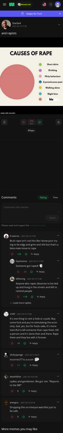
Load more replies (22, 302)
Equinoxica (21, 261)
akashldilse (15, 376)
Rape (31, 130)
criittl (12, 313)
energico (14, 402)
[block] (59, 24)
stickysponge (16, 354)
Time (55, 197)
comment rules (37, 225)
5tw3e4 (16, 23)
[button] (51, 4)
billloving (20, 278)
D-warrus (14, 235)
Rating (43, 197)
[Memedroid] (11, 4)
